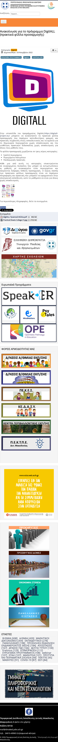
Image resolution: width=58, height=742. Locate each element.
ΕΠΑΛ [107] (15, 655)
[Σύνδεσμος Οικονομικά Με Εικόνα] (29, 592)
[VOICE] (29, 493)
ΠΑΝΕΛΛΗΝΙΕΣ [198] (14, 643)
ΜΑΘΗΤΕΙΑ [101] (32, 655)
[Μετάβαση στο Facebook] (29, 711)
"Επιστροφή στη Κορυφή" (47, 737)
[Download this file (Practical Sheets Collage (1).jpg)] (2, 220)
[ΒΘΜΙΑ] (26, 377)
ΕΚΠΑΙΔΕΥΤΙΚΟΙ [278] (36, 640)
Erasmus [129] (10, 650)
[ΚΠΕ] (26, 427)
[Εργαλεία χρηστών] (54, 50)
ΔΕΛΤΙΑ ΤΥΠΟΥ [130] (42, 648)
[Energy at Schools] (10, 315)
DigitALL (27, 57)
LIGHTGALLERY (38, 57)
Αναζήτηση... (5, 13)
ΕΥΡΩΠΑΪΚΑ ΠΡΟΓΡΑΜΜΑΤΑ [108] (21, 652)
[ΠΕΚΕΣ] (26, 394)
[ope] (29, 333)
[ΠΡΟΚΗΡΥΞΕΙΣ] (29, 537)
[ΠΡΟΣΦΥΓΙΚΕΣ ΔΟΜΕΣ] (29, 564)
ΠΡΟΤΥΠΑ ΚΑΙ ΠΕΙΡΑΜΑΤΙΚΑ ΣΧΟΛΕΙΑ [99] (27, 656)
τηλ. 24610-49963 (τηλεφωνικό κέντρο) (17, 733)
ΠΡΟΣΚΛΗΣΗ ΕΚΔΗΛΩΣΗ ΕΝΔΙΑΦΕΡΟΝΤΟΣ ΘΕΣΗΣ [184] (27, 644)
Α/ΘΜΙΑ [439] (27, 638)
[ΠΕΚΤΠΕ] (26, 443)
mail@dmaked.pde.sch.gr (11, 729)
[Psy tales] (47, 315)
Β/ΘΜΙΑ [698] (10, 638)
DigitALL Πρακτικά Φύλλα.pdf (15, 217)
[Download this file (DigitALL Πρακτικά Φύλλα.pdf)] (2, 217)
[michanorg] (29, 683)
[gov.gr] (42, 230)
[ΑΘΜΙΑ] (26, 361)
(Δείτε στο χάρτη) (22, 722)
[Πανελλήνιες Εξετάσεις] (29, 617)
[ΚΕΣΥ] (26, 410)
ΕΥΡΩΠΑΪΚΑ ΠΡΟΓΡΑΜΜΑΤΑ (11, 57)
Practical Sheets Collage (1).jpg (15, 220)
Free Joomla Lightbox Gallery (7, 205)
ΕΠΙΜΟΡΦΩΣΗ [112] (31, 650)
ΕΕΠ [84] (42, 660)
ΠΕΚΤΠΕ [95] (45, 657)
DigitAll (14, 50)
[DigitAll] (29, 315)
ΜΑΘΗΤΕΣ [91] (10, 660)
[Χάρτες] (29, 266)
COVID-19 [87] (29, 660)
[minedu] (29, 244)
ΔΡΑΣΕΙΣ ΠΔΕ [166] (19, 648)
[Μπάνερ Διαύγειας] (15, 230)
